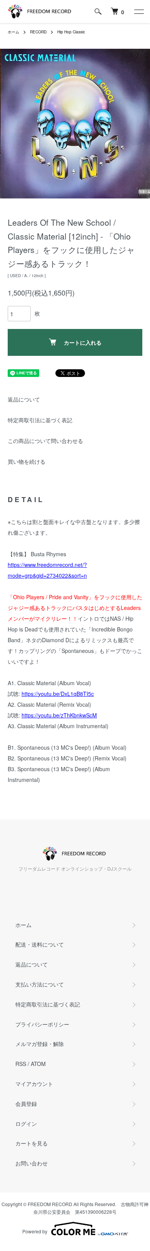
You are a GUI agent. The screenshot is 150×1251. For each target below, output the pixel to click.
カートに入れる (83, 342)
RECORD (38, 32)
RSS (20, 1064)
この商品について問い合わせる (45, 441)
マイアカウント (34, 1083)
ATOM (38, 1064)
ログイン (26, 1123)
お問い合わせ (31, 1163)
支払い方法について (39, 984)
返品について (24, 399)
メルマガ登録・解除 (39, 1044)
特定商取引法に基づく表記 (40, 420)
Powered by (34, 1231)
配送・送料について (39, 944)
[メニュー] (138, 11)
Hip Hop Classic (71, 32)
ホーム (13, 32)
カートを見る (31, 1143)
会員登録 (26, 1103)
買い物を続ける (26, 461)
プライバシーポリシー (42, 1024)
